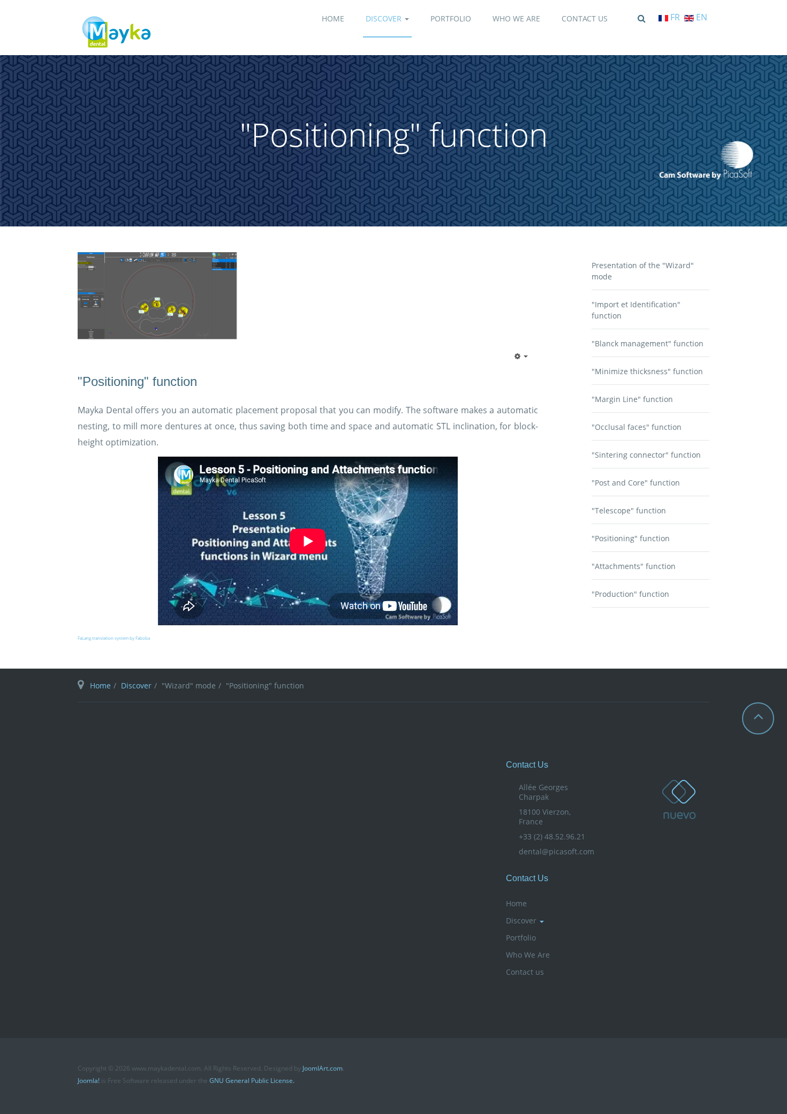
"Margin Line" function (632, 399)
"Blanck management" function (647, 343)
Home (333, 18)
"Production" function (630, 594)
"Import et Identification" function (636, 310)
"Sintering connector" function (646, 455)
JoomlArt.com (322, 1068)
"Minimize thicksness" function (647, 371)
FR (675, 17)
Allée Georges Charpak (543, 792)
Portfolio (450, 18)
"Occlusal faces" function (637, 427)
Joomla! (89, 1080)
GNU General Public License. (251, 1080)
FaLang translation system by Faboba (114, 638)
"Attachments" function (634, 566)
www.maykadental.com (679, 799)
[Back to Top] (758, 718)
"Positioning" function (137, 381)
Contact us (585, 18)
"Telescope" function (629, 510)
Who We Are (516, 18)
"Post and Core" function (636, 483)
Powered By (693, 1072)
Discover (385, 18)
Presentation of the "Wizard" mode (643, 271)
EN (700, 17)
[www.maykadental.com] (116, 32)
